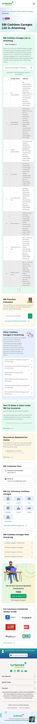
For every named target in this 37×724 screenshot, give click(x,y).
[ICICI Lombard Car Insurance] (10, 636)
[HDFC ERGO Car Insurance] (26, 627)
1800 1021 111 (11, 473)
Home (4, 11)
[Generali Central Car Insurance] (10, 627)
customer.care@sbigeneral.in (16, 481)
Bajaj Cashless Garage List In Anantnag (14, 373)
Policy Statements (12, 708)
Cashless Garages (27, 11)
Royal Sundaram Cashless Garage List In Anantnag (17, 360)
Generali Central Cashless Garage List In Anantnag (17, 367)
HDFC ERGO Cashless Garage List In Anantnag (16, 380)
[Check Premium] (30, 316)
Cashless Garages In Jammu (14, 552)
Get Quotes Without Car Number (15, 321)
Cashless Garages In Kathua (13, 556)
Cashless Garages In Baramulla (14, 543)
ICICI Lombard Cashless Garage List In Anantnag (17, 393)
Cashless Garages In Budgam (14, 547)
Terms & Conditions (24, 708)
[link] (15, 290)
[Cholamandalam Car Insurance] (26, 618)
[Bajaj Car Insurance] (10, 618)
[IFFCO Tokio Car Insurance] (26, 636)
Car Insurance (11, 11)
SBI (19, 11)
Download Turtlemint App (19, 655)
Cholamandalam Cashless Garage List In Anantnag (17, 386)
